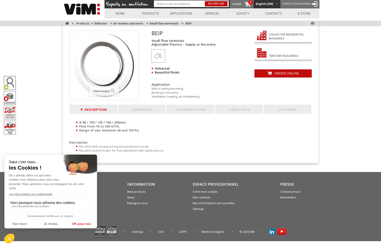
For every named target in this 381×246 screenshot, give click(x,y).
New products (136, 192)
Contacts (273, 13)
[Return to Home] (67, 23)
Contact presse (290, 192)
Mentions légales (213, 232)
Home (120, 13)
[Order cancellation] (11, 98)
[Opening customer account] (11, 83)
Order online (286, 73)
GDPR (183, 232)
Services (212, 13)
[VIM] (83, 8)
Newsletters (288, 197)
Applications (181, 13)
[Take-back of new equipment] (11, 128)
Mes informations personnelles (214, 203)
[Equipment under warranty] (11, 113)
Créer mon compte (205, 192)
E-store (304, 13)
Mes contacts (201, 197)
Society (243, 13)
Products (150, 13)
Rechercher (216, 4)
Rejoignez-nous (137, 203)
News (131, 197)
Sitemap (198, 209)
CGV (161, 232)
